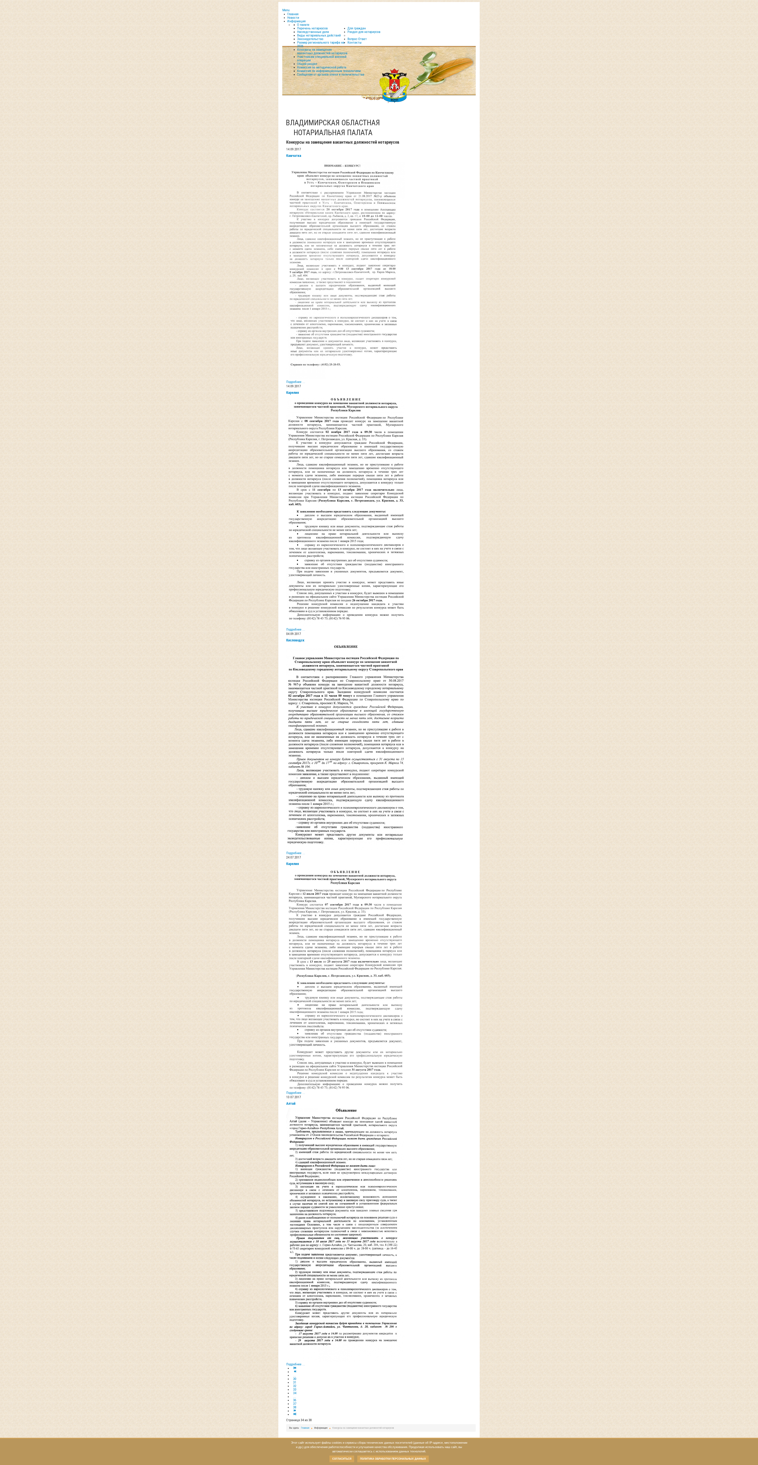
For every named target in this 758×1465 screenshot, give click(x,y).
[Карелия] (345, 512)
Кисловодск (295, 640)
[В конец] (294, 1414)
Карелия (292, 392)
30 (294, 1379)
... (294, 1375)
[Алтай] (345, 1235)
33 (294, 1389)
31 (294, 1382)
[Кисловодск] (345, 747)
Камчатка (293, 156)
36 (294, 1400)
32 (294, 1386)
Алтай (291, 1103)
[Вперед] (294, 1411)
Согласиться (341, 1458)
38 (294, 1407)
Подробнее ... (295, 382)
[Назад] (294, 1372)
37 (294, 1404)
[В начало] (294, 1368)
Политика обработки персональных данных (393, 1458)
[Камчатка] (345, 269)
